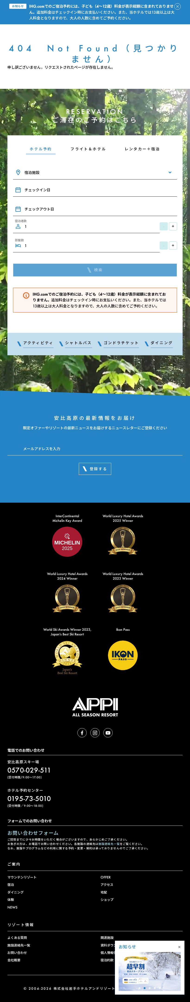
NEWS (12, 907)
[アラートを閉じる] (177, 6)
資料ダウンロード (114, 945)
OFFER (106, 877)
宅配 (104, 892)
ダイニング (15, 892)
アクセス (107, 884)
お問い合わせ (17, 952)
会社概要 (13, 960)
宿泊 (10, 884)
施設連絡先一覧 (109, 844)
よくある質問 (17, 937)
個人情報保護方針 (114, 952)
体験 (10, 899)
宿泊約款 (107, 960)
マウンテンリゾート (22, 877)
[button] (139, 988)
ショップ (107, 899)
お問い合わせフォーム (33, 833)
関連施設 (107, 937)
